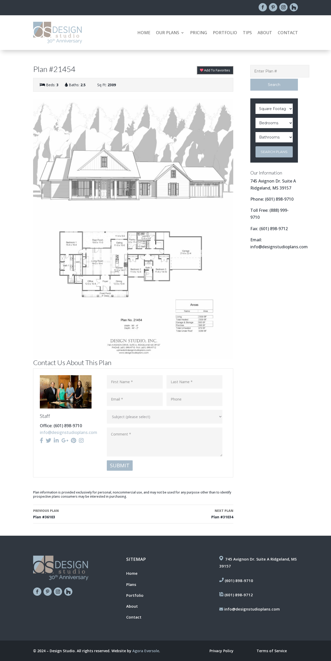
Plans (131, 584)
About (265, 33)
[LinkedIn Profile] (56, 440)
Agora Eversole (145, 650)
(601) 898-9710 (279, 199)
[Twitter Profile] (48, 440)
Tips (247, 33)
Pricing (198, 33)
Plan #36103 (46, 514)
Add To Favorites (216, 70)
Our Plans (167, 33)
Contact (288, 33)
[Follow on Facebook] (263, 7)
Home (143, 33)
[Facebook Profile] (41, 440)
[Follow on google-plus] (294, 7)
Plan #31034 (222, 514)
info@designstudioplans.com (68, 432)
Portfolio (225, 33)
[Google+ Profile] (64, 440)
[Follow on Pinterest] (273, 7)
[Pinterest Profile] (73, 440)
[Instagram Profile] (81, 440)
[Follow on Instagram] (283, 7)
